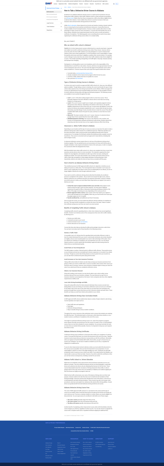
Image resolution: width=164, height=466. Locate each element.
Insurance (86, 3)
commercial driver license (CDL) (84, 73)
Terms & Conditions (112, 446)
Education (92, 3)
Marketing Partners (70, 427)
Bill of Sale (72, 446)
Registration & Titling (87, 452)
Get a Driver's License (87, 448)
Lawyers (72, 455)
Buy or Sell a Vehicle (87, 442)
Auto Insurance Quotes (75, 442)
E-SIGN (91, 430)
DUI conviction (79, 78)
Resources (74, 439)
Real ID (58, 443)
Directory (99, 439)
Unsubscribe (78, 427)
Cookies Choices (85, 427)
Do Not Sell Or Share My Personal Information (100, 427)
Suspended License (61, 447)
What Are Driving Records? (52, 14)
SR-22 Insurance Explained (52, 16)
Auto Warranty (48, 447)
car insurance (84, 221)
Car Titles (47, 449)
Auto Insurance (48, 445)
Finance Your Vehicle (87, 446)
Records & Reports (61, 445)
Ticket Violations (50, 26)
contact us (110, 448)
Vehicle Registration (61, 453)
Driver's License (48, 451)
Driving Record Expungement (52, 19)
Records (81, 3)
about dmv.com (111, 442)
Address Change (48, 443)
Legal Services (50, 23)
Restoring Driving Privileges (53, 8)
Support (111, 439)
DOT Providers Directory (100, 444)
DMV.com (48, 439)
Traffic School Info (50, 11)
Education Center (49, 455)
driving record (70, 18)
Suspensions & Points (87, 455)
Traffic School (60, 449)
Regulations (49, 30)
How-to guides (88, 439)
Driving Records (73, 450)
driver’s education (72, 25)
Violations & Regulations (73, 3)
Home (65, 7)
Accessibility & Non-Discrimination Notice (80, 430)
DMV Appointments (74, 448)
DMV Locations (105, 3)
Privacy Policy (111, 444)
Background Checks (74, 444)
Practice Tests (48, 457)
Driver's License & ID (87, 444)
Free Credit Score (74, 452)
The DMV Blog (98, 446)
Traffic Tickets (60, 451)
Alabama (69, 7)
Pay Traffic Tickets (87, 450)
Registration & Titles (63, 3)
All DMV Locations (99, 442)
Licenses (55, 3)
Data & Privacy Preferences (55, 423)
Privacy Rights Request (59, 427)
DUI (46, 453)
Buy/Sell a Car (98, 3)
